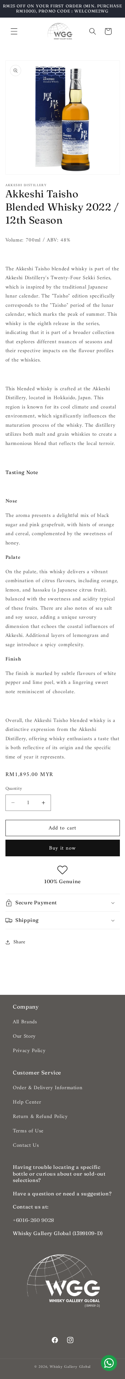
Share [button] (19, 942)
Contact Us (26, 1145)
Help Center (27, 1102)
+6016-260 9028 (33, 1220)
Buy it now (62, 848)
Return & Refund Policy (40, 1116)
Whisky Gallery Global (70, 1366)
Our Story (24, 1036)
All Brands (25, 1021)
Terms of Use (28, 1131)
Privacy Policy (29, 1050)
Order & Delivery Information (47, 1087)
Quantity (13, 789)
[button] (14, 31)
